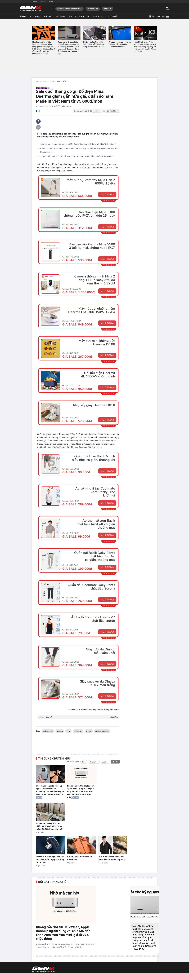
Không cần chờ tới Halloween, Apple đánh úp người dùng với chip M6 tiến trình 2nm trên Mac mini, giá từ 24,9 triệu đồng (80, 792)
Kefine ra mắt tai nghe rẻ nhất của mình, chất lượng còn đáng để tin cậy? (50, 860)
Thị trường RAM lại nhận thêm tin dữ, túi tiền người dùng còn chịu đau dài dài (93, 44)
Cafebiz (51, 1)
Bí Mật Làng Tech (158, 16)
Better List (93, 9)
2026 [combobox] (104, 762)
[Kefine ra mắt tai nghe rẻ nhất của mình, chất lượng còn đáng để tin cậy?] (50, 845)
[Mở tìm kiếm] (167, 8)
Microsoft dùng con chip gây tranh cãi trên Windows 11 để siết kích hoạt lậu (120, 44)
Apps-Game (98, 17)
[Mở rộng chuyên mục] (167, 16)
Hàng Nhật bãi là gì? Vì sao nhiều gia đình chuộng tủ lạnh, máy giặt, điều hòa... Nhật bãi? (50, 826)
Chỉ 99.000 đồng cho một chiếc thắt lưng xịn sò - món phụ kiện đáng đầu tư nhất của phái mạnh (76, 156)
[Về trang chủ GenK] (30, 9)
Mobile (23, 17)
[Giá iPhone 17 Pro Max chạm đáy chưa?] (81, 845)
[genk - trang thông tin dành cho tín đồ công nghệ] (44, 969)
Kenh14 (42, 1)
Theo (78, 717)
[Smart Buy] (77, 86)
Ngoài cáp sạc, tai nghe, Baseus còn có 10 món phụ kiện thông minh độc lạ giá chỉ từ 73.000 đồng (77, 144)
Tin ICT (38, 17)
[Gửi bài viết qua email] (38, 112)
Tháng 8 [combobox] (93, 762)
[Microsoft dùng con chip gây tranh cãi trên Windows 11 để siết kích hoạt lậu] (120, 33)
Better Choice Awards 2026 (70, 9)
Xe (88, 17)
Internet (48, 17)
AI (30, 17)
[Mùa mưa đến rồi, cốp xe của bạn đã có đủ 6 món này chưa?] (112, 845)
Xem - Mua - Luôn (76, 17)
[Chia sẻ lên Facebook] (38, 121)
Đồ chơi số (112, 17)
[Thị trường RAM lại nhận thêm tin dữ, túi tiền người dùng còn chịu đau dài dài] (94, 33)
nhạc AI (108, 9)
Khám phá (60, 17)
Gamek (34, 1)
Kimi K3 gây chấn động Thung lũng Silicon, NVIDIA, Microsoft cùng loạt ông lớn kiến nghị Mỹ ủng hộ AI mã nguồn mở (145, 46)
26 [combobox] (83, 762)
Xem (115, 762)
